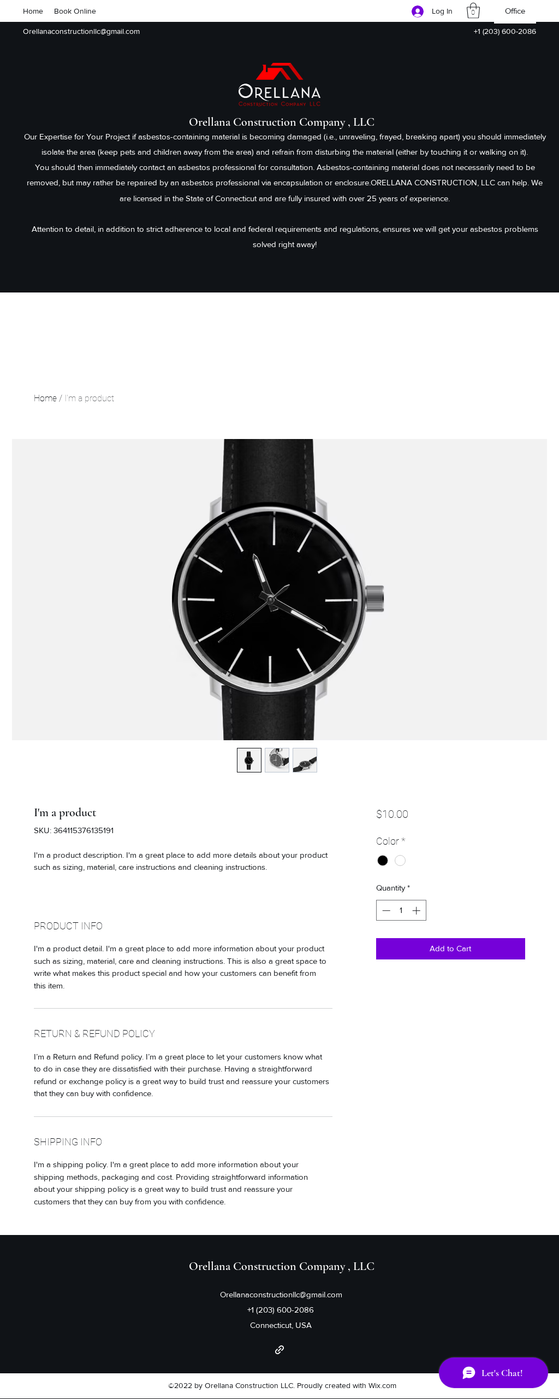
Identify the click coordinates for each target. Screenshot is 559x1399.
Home (45, 398)
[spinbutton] (401, 910)
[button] (473, 11)
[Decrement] (385, 910)
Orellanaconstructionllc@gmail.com (81, 31)
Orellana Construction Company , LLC (281, 122)
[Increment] (417, 910)
